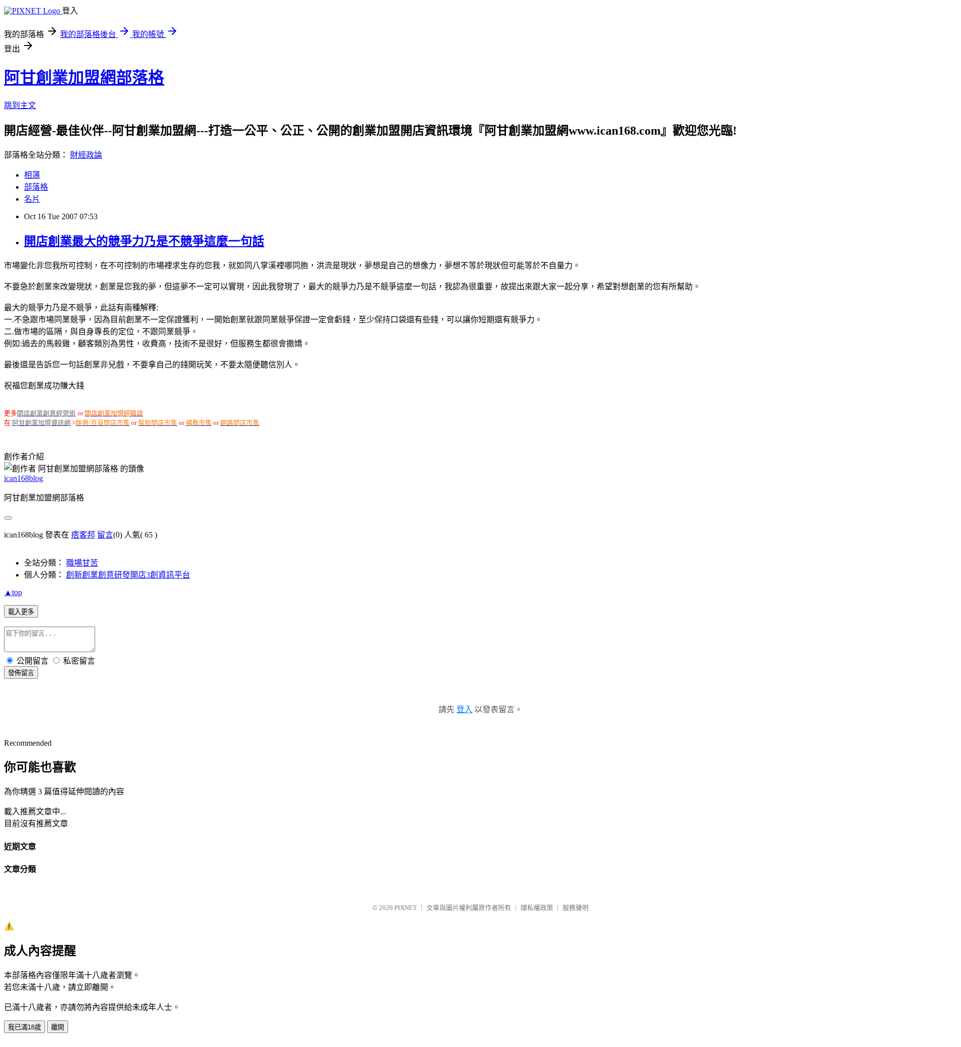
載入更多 (21, 612)
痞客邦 (83, 535)
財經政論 (86, 155)
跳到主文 (20, 105)
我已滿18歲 (24, 1027)
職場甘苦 (82, 563)
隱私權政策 (537, 907)
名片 (32, 199)
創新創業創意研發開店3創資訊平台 (128, 575)
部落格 (36, 187)
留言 (105, 535)
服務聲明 (576, 907)
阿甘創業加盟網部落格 (84, 78)
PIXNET (405, 907)
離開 (57, 1027)
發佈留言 (21, 673)
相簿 (32, 175)
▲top (13, 592)
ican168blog (23, 478)
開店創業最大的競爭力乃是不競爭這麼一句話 (144, 241)
